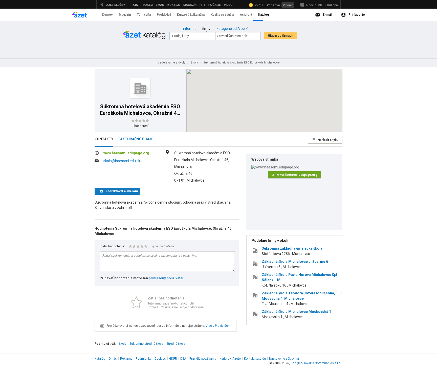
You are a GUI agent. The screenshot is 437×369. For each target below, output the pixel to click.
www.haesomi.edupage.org (126, 153)
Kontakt (255, 358)
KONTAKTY (104, 139)
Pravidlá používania (202, 358)
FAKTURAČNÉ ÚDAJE (135, 139)
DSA (183, 358)
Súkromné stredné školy (146, 343)
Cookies (160, 358)
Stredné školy (175, 343)
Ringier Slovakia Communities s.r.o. (316, 363)
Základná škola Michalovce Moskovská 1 (296, 312)
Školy (122, 343)
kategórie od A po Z (232, 29)
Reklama (126, 358)
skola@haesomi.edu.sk (121, 161)
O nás (112, 358)
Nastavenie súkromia (284, 358)
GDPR (173, 358)
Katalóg (100, 358)
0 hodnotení (140, 126)
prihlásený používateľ (166, 278)
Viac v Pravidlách (218, 326)
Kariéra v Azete (230, 358)
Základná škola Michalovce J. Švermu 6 (295, 261)
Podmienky (143, 358)
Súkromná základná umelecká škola (292, 248)
